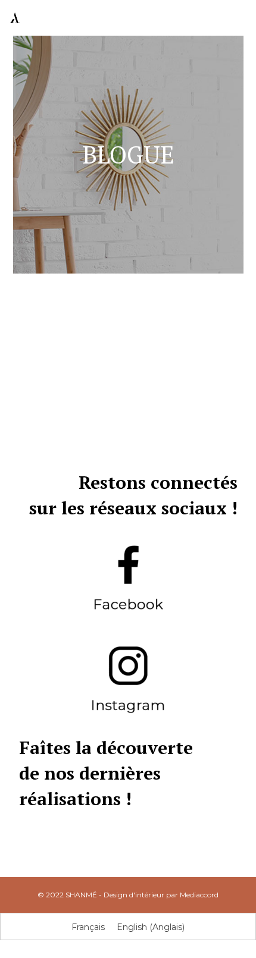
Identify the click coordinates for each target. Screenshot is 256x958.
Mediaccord (199, 894)
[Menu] (239, 18)
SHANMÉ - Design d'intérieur (114, 894)
